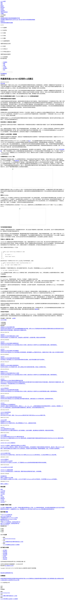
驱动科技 (19, 578)
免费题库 (33, 19)
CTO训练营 (16, 544)
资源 (4, 22)
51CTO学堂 (5, 544)
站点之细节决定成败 (10, 389)
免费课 (2, 9)
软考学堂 (18, 18)
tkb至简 (13, 318)
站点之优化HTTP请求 (10, 373)
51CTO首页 (3, 1)
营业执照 (3, 572)
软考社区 (3, 7)
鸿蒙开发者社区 (4, 12)
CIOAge (8, 538)
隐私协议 (5, 559)
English (4, 556)
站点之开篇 (7, 327)
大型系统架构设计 (8, 404)
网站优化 (7, 388)
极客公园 (54, 578)
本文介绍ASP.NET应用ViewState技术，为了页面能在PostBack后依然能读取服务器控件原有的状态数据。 (24, 462)
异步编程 (3, 476)
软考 (9, 19)
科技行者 (23, 578)
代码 (6, 476)
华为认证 (16, 19)
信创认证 (12, 19)
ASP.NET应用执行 (5, 459)
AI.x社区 (21, 541)
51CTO (4, 538)
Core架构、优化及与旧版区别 (13, 445)
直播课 (14, 18)
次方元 (13, 580)
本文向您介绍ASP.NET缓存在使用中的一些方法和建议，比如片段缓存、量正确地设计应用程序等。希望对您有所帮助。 (27, 430)
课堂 (8, 22)
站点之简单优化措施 (10, 358)
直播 (12, 22)
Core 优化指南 (7, 469)
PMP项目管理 (28, 19)
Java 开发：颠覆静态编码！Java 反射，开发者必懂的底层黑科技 (15, 507)
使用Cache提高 (7, 477)
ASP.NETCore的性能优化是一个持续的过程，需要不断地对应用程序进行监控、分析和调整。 (21, 471)
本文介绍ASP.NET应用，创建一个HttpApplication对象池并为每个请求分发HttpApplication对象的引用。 (23, 415)
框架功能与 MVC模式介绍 (12, 436)
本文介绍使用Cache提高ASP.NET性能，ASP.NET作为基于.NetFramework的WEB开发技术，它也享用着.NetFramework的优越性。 (29, 479)
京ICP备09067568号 (9, 565)
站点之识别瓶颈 (10, 350)
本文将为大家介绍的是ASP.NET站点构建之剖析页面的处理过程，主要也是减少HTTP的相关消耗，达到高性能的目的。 (27, 398)
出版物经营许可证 (9, 572)
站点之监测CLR (10, 335)
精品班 (2, 5)
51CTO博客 (5, 541)
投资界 (10, 580)
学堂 (2, 4)
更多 (7, 512)
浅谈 (4, 413)
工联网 (50, 578)
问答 (6, 22)
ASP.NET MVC (4, 442)
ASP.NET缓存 (4, 435)
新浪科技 (3, 578)
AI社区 (4, 66)
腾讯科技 (7, 578)
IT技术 (23, 19)
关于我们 (5, 550)
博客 (2, 2)
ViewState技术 (7, 461)
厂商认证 (20, 19)
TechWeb (27, 578)
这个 (30, 140)
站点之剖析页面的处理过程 (11, 397)
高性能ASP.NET (4, 371)
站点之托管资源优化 (10, 365)
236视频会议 (59, 578)
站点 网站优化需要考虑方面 (12, 380)
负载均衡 (17, 160)
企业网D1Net (6, 580)
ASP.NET (3, 319)
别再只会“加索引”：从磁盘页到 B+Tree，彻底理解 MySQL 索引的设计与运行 (19, 509)
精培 (9, 544)
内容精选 (5, 62)
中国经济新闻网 (42, 578)
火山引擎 (17, 580)
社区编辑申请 (4, 73)
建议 (6, 319)
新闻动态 (5, 551)
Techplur (13, 538)
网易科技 (11, 578)
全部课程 (3, 19)
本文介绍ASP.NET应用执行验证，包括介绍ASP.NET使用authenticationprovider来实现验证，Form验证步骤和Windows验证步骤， (29, 454)
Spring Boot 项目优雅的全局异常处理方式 (45, 509)
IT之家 (47, 578)
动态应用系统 (8, 412)
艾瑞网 (30, 578)
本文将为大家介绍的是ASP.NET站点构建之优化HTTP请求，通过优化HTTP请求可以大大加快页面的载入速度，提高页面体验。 (29, 344)
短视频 (11, 18)
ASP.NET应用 (4, 420)
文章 (2, 22)
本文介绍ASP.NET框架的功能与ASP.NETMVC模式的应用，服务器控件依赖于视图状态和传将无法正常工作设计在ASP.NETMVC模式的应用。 (32, 438)
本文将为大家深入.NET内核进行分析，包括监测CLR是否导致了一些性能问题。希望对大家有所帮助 (23, 337)
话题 (4, 65)
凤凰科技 (15, 578)
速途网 (37, 578)
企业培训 (3, 10)
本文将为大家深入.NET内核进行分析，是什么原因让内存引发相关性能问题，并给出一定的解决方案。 (23, 366)
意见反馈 (5, 554)
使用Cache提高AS (4, 483)
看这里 (36, 309)
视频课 (2, 18)
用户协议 (5, 557)
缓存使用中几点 (7, 428)
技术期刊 (5, 68)
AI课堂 (2, 13)
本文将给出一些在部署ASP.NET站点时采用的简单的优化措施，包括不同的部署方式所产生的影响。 (23, 359)
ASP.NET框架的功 (11, 442)
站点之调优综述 (10, 343)
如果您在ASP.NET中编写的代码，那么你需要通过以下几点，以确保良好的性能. (18, 423)
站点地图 (5, 553)
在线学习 (3, 21)
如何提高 (5, 421)
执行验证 (5, 453)
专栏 (10, 22)
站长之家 (34, 578)
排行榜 (8, 18)
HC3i (11, 538)
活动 (4, 69)
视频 (4, 63)
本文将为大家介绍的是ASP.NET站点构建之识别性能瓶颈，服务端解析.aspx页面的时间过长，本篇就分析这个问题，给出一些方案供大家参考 (32, 352)
